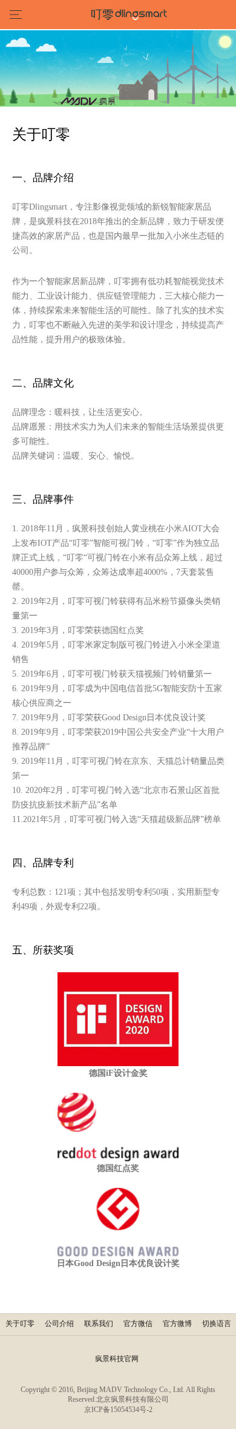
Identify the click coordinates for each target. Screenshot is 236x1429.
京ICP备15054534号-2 (118, 1409)
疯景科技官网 (117, 1358)
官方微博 (177, 1323)
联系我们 (98, 1323)
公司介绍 (59, 1323)
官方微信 (137, 1323)
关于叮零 (19, 1323)
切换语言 (216, 1323)
